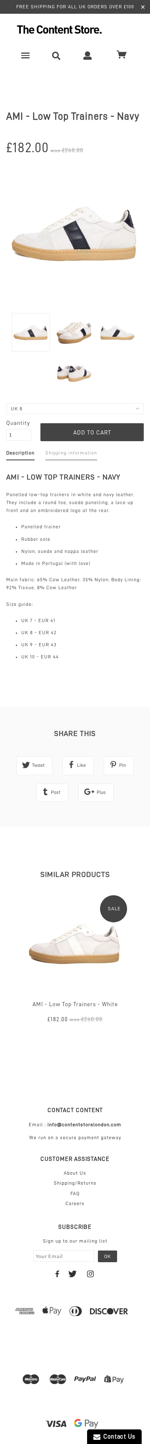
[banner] (75, 29)
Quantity (18, 423)
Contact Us (117, 1437)
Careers (75, 1203)
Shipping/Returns (75, 1182)
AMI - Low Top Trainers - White (75, 1004)
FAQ (75, 1193)
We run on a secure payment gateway (75, 1137)
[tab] (20, 454)
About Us (75, 1172)
